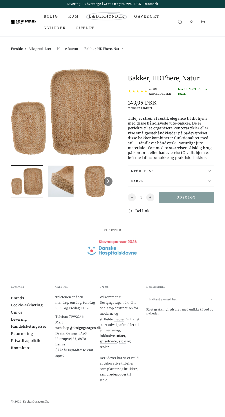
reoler (104, 347)
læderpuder (118, 374)
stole (122, 341)
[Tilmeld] (211, 299)
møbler (119, 319)
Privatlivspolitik (25, 340)
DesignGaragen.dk (35, 401)
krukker (130, 369)
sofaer (120, 336)
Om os (16, 312)
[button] (180, 22)
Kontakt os (21, 348)
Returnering (22, 333)
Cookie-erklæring (27, 305)
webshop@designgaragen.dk (78, 328)
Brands (17, 298)
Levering (19, 319)
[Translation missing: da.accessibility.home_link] (23, 22)
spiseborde (108, 341)
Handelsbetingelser (28, 326)
